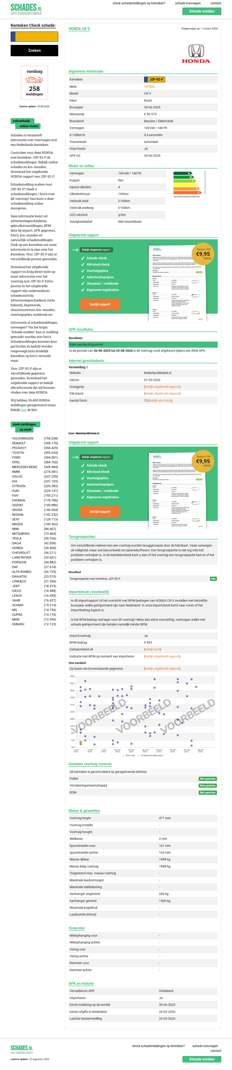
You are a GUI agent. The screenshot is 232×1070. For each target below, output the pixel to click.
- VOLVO (34, 476)
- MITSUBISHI (33, 533)
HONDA (149, 86)
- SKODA (34, 510)
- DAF (33, 567)
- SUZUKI (34, 505)
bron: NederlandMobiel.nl (84, 433)
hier (24, 410)
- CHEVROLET (33, 553)
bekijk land (152, 649)
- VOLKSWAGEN (34, 438)
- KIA (34, 481)
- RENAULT (34, 443)
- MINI (33, 529)
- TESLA (33, 538)
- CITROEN (34, 486)
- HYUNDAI (34, 500)
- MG (33, 610)
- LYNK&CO (33, 581)
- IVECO (33, 591)
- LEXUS (33, 595)
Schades (26, 8)
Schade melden (202, 11)
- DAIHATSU (33, 576)
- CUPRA (33, 614)
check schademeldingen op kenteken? (139, 3)
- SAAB (33, 600)
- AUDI (34, 491)
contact (215, 3)
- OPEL (34, 462)
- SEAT (34, 519)
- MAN (33, 619)
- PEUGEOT (34, 448)
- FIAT (34, 495)
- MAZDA (34, 524)
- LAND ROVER (33, 557)
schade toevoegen (188, 3)
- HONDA (33, 548)
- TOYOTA (34, 452)
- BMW (34, 472)
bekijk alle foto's (160, 400)
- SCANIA (33, 605)
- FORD (34, 457)
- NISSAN (34, 514)
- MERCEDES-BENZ (34, 467)
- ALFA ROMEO (33, 572)
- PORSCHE (33, 562)
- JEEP (33, 586)
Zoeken (34, 50)
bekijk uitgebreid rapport (162, 386)
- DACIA (33, 543)
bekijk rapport (100, 304)
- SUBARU (33, 624)
